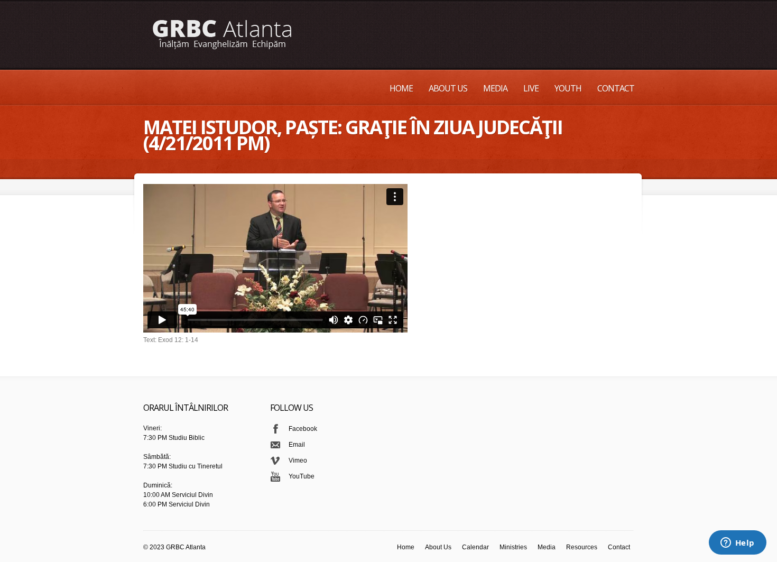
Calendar (475, 547)
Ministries (513, 547)
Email (297, 444)
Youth (567, 88)
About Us (448, 88)
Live (531, 88)
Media (495, 88)
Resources (581, 547)
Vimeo (298, 460)
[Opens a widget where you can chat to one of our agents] (737, 543)
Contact (615, 88)
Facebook (303, 428)
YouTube (301, 476)
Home (401, 88)
